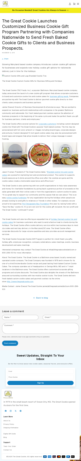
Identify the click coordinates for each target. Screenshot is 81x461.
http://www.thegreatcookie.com (20, 281)
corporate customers (47, 124)
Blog (5, 437)
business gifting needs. (59, 96)
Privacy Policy (8, 424)
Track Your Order (9, 446)
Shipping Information (10, 428)
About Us (6, 421)
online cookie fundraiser (17, 198)
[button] (74, 4)
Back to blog (42, 298)
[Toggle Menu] (78, 4)
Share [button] (6, 59)
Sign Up (40, 383)
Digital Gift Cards (9, 434)
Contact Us (7, 450)
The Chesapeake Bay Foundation (35, 204)
